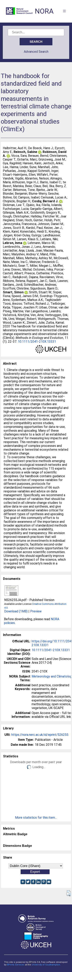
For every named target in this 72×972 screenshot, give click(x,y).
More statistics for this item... (36, 817)
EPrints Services (15, 964)
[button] (68, 893)
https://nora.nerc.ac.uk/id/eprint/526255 (39, 735)
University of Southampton (46, 964)
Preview (36, 611)
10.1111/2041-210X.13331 (37, 341)
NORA (44, 11)
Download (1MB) (16, 611)
